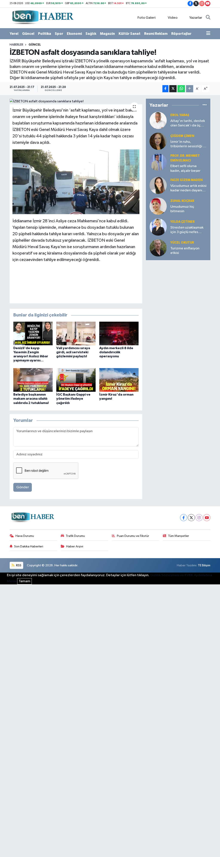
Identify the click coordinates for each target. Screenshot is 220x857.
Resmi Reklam (156, 33)
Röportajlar (181, 33)
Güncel (28, 33)
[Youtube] (206, 517)
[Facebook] (183, 517)
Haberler (16, 44)
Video (172, 18)
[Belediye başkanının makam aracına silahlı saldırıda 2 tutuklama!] (33, 380)
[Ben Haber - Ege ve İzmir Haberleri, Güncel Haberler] (42, 17)
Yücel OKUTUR (182, 242)
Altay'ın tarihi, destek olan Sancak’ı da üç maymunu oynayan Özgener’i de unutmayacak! (187, 123)
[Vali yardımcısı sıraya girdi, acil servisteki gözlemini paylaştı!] (76, 333)
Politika (44, 33)
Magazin (107, 33)
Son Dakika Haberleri (28, 546)
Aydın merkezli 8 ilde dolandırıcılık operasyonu (116, 352)
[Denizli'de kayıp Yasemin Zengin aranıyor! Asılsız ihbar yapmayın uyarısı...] (33, 333)
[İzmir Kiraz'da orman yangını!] (119, 380)
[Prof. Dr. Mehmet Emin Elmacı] (158, 162)
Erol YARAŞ (179, 115)
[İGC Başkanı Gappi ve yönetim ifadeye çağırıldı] (76, 380)
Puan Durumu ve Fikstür (133, 536)
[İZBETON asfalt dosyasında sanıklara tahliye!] (76, 101)
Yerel (14, 33)
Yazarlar (195, 18)
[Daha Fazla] (189, 88)
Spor (59, 33)
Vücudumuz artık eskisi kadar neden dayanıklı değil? (188, 188)
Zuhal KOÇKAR (182, 201)
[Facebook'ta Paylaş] (165, 88)
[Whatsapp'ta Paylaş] (181, 88)
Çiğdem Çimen (182, 136)
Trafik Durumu (75, 536)
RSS (18, 565)
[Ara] (208, 18)
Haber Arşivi (74, 546)
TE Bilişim (204, 565)
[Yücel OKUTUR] (158, 248)
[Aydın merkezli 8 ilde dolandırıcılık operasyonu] (119, 333)
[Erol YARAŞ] (158, 120)
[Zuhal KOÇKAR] (158, 206)
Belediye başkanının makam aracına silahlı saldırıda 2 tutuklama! (31, 398)
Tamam (24, 581)
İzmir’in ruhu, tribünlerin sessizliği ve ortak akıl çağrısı (188, 144)
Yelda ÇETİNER (182, 221)
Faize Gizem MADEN (186, 180)
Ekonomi (74, 33)
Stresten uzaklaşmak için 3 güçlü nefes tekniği (186, 230)
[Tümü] (205, 105)
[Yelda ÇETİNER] (158, 227)
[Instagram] (199, 517)
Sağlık (91, 33)
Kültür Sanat (130, 33)
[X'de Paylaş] (173, 88)
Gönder (22, 487)
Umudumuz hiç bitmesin (182, 209)
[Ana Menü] (208, 34)
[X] (191, 517)
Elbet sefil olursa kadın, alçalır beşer (185, 168)
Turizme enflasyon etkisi (184, 251)
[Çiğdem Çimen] (158, 141)
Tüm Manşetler (178, 536)
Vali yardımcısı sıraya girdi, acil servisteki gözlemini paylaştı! (73, 352)
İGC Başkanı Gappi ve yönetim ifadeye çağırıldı (73, 398)
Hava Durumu (24, 536)
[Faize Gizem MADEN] (158, 185)
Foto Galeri (147, 18)
